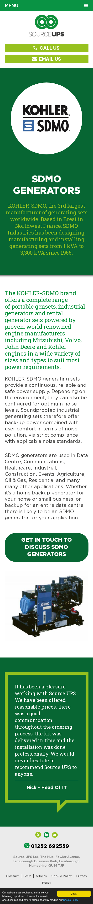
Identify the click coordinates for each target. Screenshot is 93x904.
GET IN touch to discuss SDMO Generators (46, 547)
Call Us (49, 48)
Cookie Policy (70, 900)
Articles (41, 876)
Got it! (74, 893)
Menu (11, 5)
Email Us (49, 59)
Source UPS (46, 25)
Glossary (12, 876)
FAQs (27, 876)
